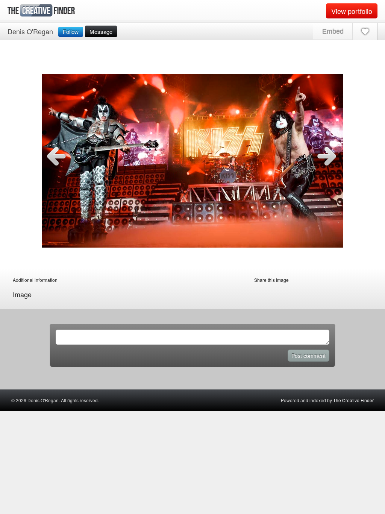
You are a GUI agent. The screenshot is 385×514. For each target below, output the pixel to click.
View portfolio (351, 11)
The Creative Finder (353, 400)
